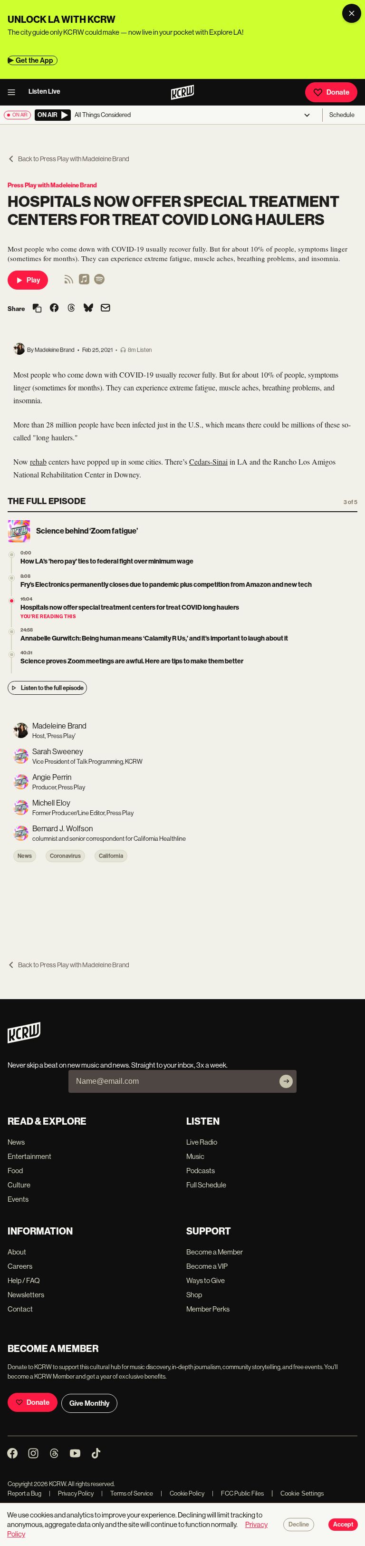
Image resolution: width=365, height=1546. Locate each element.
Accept (343, 1524)
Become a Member (214, 1252)
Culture (19, 1185)
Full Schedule (206, 1185)
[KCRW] (24, 1041)
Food (15, 1171)
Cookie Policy (182, 1493)
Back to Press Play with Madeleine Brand (73, 159)
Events (18, 1199)
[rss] (69, 282)
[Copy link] (37, 308)
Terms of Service (127, 1493)
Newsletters (26, 1295)
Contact (20, 1309)
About (17, 1252)
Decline (298, 1524)
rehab (38, 462)
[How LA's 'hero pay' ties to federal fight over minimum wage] (11, 554)
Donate (338, 92)
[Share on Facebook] (54, 308)
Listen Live (44, 92)
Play (33, 280)
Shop (194, 1295)
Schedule (342, 114)
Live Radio (201, 1142)
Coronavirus (65, 856)
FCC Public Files (238, 1493)
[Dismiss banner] (351, 13)
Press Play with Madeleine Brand (52, 185)
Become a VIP (207, 1266)
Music (195, 1156)
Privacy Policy (71, 1493)
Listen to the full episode (52, 687)
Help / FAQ (24, 1280)
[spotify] (99, 282)
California (111, 856)
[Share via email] (105, 309)
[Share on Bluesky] (88, 308)
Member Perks (208, 1309)
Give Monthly (89, 1403)
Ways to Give (205, 1280)
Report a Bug (24, 1493)
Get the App (34, 60)
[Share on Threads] (71, 308)
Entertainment (29, 1156)
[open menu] (14, 92)
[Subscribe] (286, 1081)
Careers (20, 1266)
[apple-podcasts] (84, 282)
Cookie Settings (302, 1493)
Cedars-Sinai (208, 462)
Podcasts (200, 1171)
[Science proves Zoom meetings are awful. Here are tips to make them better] (11, 654)
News (25, 856)
